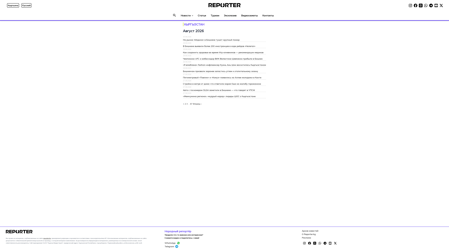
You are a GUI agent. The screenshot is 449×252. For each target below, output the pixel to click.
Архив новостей (310, 230)
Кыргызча (13, 5)
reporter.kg (47, 238)
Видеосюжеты (249, 15)
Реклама (306, 237)
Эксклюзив (230, 15)
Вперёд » (197, 104)
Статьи (202, 15)
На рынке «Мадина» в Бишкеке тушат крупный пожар (211, 39)
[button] (174, 15)
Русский (26, 5)
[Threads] (421, 5)
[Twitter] (441, 5)
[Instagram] (410, 5)
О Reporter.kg (309, 234)
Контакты (268, 15)
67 (191, 104)
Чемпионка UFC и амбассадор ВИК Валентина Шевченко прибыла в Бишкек (223, 58)
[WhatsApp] (426, 5)
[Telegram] (431, 5)
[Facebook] (415, 5)
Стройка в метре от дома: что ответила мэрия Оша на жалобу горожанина (222, 83)
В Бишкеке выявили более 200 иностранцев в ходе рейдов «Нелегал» (219, 46)
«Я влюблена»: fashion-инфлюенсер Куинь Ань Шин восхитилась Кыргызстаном (224, 65)
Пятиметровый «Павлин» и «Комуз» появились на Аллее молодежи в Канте (222, 77)
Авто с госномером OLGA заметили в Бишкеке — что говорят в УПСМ (219, 90)
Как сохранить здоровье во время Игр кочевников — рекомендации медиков (223, 52)
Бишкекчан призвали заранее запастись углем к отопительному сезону (220, 71)
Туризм (215, 15)
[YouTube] (436, 5)
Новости (186, 15)
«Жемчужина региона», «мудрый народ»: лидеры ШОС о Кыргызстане (219, 96)
